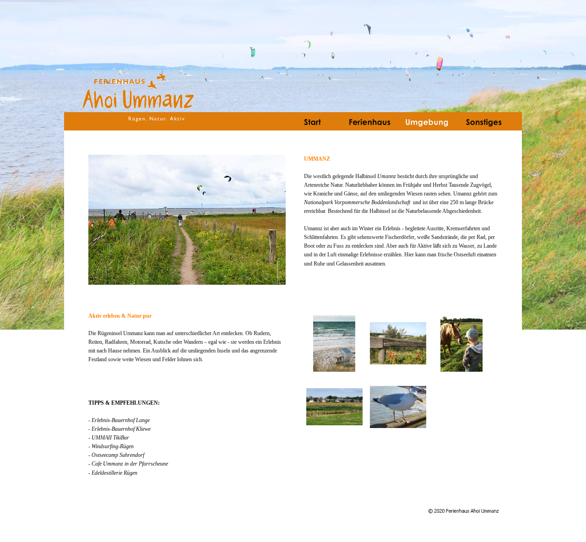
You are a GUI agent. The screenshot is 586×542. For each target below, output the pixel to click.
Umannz (386, 176)
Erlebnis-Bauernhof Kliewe (121, 429)
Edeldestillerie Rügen (114, 473)
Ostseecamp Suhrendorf (118, 455)
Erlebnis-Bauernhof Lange (121, 420)
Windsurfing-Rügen (113, 446)
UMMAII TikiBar (110, 437)
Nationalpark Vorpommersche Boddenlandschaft (357, 202)
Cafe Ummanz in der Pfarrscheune (130, 464)
